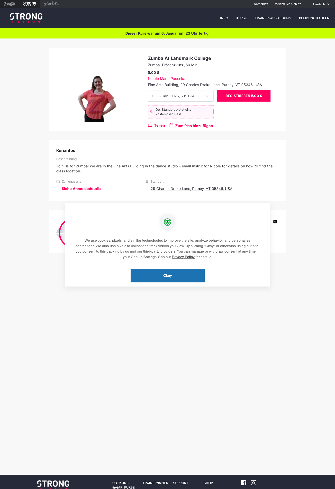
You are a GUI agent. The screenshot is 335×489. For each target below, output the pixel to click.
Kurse (241, 18)
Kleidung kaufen (314, 18)
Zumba (9, 4)
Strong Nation (29, 4)
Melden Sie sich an (288, 4)
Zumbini (51, 4)
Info (224, 18)
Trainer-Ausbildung (273, 18)
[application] (167, 245)
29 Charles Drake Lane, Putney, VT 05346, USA (191, 188)
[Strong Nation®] (26, 18)
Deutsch (319, 4)
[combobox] (181, 96)
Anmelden (261, 4)
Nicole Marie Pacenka (166, 78)
